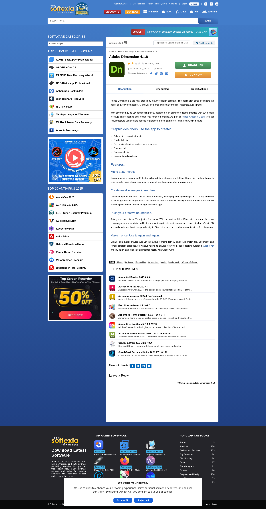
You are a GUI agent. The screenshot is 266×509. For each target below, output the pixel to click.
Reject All (143, 500)
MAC (169, 11)
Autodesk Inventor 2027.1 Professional (140, 296)
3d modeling (153, 262)
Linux (183, 11)
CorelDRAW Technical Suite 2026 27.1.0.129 (142, 352)
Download (195, 65)
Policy (150, 4)
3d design (129, 262)
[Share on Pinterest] (161, 74)
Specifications (199, 89)
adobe (163, 262)
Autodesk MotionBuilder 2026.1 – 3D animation (144, 333)
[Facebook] (205, 4)
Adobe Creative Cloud (193, 116)
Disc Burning (186, 458)
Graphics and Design (126, 52)
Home (111, 52)
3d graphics (141, 262)
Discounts (112, 11)
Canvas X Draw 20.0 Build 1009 (135, 343)
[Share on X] (156, 74)
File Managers (187, 466)
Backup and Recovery (190, 450)
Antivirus (184, 446)
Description (125, 89)
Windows (153, 11)
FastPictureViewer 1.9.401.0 (134, 305)
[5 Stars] (142, 63)
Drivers (183, 462)
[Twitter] (211, 4)
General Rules (139, 4)
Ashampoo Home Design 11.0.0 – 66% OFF (141, 314)
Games (183, 470)
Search (208, 21)
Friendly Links (161, 4)
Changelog (162, 89)
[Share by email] (166, 74)
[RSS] (216, 4)
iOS (197, 11)
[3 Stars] (135, 63)
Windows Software (189, 262)
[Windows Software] (126, 43)
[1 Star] (129, 63)
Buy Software (186, 454)
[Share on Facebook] (151, 74)
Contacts (173, 4)
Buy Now (132, 11)
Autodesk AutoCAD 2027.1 (133, 286)
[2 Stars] (132, 63)
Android (212, 11)
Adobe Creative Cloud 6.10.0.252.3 (137, 324)
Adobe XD (208, 245)
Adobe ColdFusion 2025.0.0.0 (134, 277)
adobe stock (174, 262)
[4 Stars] (139, 63)
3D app (120, 262)
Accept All (122, 500)
